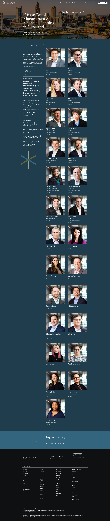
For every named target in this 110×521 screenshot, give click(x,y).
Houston (73, 490)
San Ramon (25, 480)
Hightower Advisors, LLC (56, 515)
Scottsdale (25, 471)
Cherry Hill (58, 483)
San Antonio (74, 492)
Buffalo (57, 495)
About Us (52, 456)
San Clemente (25, 479)
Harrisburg (74, 483)
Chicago (41, 482)
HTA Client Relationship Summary (29, 511)
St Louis (57, 479)
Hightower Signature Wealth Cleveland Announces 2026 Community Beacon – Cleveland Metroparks (31, 112)
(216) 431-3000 (28, 74)
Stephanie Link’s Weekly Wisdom (80, 457)
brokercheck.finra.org (79, 515)
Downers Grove (42, 484)
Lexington (41, 498)
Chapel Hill (74, 471)
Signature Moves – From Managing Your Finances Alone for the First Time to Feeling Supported (32, 136)
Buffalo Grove (42, 480)
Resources (82, 2)
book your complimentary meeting (55, 443)
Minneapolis (58, 475)
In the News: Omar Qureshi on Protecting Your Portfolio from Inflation (30, 124)
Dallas (73, 489)
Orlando (41, 474)
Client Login (93, 2)
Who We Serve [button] (61, 2)
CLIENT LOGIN (33, 45)
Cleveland (74, 479)
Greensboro (74, 474)
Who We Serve (53, 454)
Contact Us (60, 456)
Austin (73, 487)
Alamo (24, 475)
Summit (57, 487)
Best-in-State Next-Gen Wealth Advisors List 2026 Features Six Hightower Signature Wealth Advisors (31, 143)
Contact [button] (87, 2)
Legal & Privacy (26, 508)
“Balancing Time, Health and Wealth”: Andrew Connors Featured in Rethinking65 (33, 104)
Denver (24, 486)
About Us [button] (68, 2)
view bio (48, 74)
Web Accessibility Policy (34, 508)
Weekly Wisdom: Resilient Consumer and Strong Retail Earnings (33, 130)
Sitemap (51, 461)
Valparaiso (41, 490)
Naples (41, 473)
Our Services (52, 458)
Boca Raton (42, 471)
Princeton (57, 485)
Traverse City (58, 471)
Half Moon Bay (26, 477)
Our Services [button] (75, 2)
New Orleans (42, 494)
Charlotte (74, 473)
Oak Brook (41, 486)
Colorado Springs (26, 484)
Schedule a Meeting (102, 2)
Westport (25, 490)
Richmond (74, 496)
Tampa (41, 476)
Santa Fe (57, 491)
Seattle (73, 500)
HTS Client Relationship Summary (29, 513)
